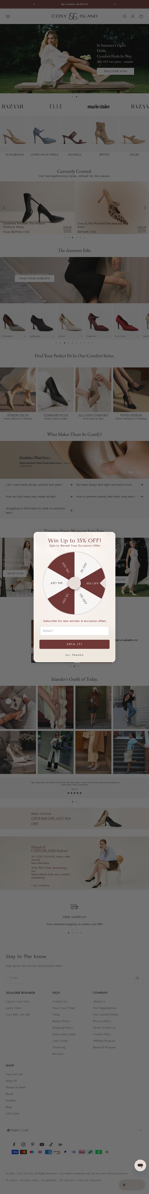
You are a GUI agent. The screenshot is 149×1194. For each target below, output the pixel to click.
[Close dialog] (111, 536)
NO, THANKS (74, 655)
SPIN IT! (74, 644)
